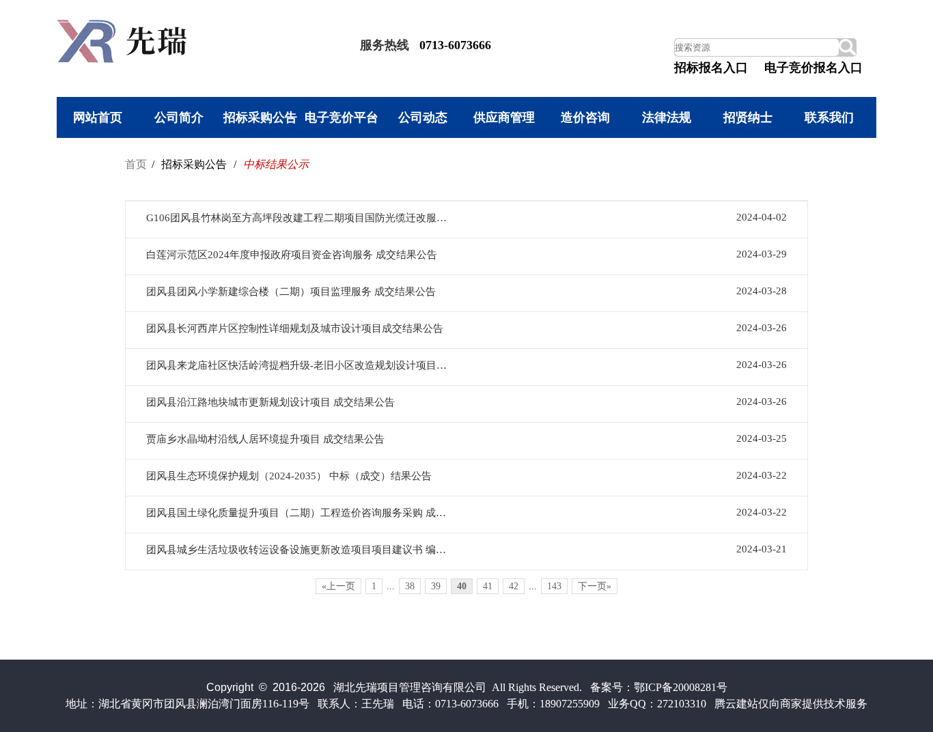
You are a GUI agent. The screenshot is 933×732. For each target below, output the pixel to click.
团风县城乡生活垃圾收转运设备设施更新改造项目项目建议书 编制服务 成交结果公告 (298, 549)
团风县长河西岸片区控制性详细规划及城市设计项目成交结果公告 (294, 328)
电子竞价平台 (341, 117)
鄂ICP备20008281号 (680, 687)
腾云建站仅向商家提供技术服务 (790, 703)
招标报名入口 (711, 67)
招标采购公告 (260, 117)
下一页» (594, 586)
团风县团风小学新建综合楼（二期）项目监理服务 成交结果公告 (291, 291)
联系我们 (829, 117)
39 (436, 586)
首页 (136, 164)
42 (513, 586)
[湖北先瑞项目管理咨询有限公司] (125, 59)
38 (410, 586)
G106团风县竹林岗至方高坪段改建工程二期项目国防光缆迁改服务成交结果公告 (298, 217)
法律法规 (666, 117)
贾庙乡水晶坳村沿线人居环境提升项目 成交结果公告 (265, 439)
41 (487, 586)
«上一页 (338, 586)
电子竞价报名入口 (813, 67)
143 (554, 586)
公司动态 (422, 117)
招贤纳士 (747, 117)
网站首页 (97, 117)
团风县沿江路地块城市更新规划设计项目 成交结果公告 (270, 402)
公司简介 (179, 117)
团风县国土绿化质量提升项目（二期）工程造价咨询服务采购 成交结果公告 (298, 512)
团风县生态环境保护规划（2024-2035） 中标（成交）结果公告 (289, 475)
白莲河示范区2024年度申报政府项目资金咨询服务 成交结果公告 (291, 254)
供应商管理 (504, 117)
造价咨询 (585, 117)
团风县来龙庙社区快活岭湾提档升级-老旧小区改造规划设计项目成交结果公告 (298, 365)
